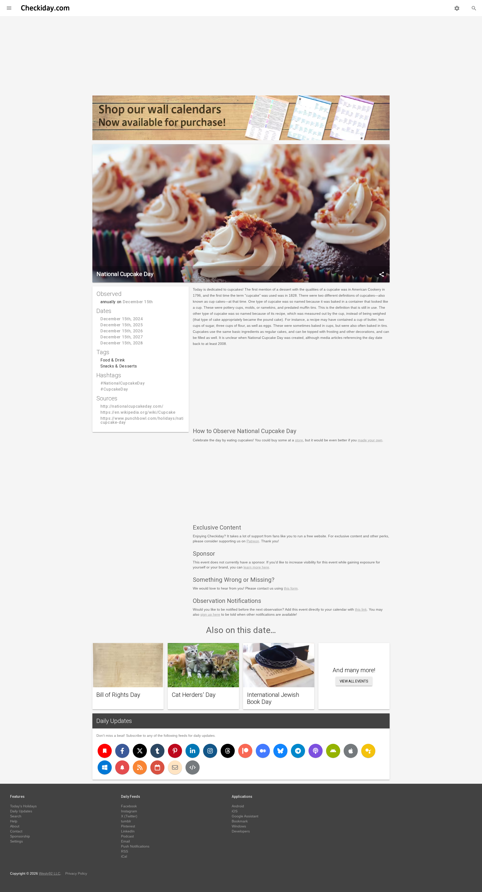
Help (13, 821)
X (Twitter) (129, 816)
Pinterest (128, 826)
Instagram (129, 811)
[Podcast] (316, 751)
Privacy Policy (76, 873)
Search (15, 816)
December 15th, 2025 (121, 325)
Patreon (253, 541)
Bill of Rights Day (118, 694)
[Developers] (193, 767)
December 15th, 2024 (121, 319)
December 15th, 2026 (121, 331)
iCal (124, 856)
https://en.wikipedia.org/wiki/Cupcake (137, 412)
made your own (370, 440)
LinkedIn (128, 831)
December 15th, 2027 (121, 337)
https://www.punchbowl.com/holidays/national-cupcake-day (147, 420)
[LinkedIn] (193, 751)
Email (125, 841)
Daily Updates (114, 720)
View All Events (354, 681)
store (299, 440)
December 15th (138, 301)
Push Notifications (135, 846)
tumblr (126, 821)
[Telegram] (298, 751)
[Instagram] (210, 751)
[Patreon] (245, 751)
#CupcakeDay (114, 389)
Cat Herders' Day (193, 694)
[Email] (175, 767)
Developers (241, 831)
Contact (16, 831)
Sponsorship (20, 836)
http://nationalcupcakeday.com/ (131, 406)
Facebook (129, 806)
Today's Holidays (23, 806)
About (14, 826)
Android (238, 806)
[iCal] (157, 767)
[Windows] (105, 767)
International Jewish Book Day (273, 698)
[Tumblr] (157, 751)
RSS (124, 851)
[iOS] (351, 751)
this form (291, 588)
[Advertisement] (241, 54)
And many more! (354, 670)
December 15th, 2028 (121, 343)
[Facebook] (122, 751)
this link (361, 609)
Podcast (127, 836)
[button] (9, 8)
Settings (16, 841)
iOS (234, 811)
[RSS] (140, 767)
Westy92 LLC (49, 873)
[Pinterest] (175, 751)
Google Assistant (245, 816)
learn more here (256, 567)
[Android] (333, 751)
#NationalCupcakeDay (122, 383)
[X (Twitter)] (140, 751)
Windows (239, 826)
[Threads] (228, 751)
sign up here (210, 614)
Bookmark (240, 821)
